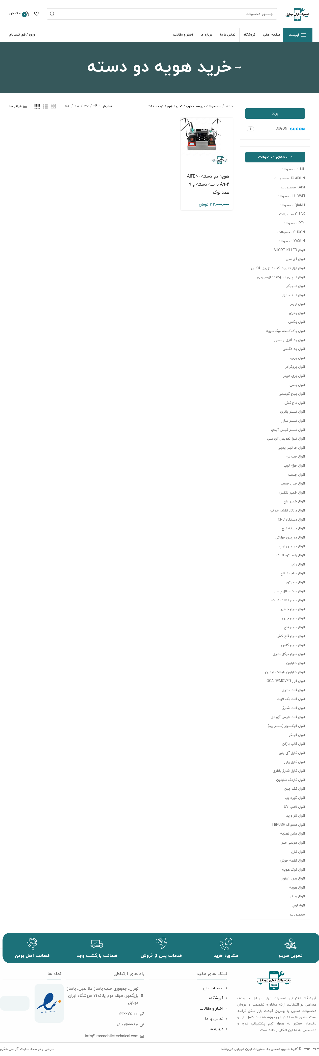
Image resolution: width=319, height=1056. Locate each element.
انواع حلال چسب (292, 483)
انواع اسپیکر (295, 286)
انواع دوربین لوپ (292, 546)
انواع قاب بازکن (293, 743)
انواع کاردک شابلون (290, 780)
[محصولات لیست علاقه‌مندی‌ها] (37, 14)
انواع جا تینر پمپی (291, 447)
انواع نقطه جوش (292, 860)
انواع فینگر (297, 735)
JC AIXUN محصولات (289, 178)
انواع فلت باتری (293, 690)
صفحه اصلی (213, 988)
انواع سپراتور (295, 582)
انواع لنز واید (295, 815)
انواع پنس (297, 385)
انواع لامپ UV (294, 807)
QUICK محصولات (292, 214)
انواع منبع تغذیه (292, 833)
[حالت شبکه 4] (37, 106)
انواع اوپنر (297, 304)
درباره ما (216, 1029)
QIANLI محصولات (292, 205)
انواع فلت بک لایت (291, 699)
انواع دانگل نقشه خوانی (287, 510)
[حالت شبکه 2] (53, 106)
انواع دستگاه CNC (291, 519)
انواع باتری (297, 313)
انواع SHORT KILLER (289, 250)
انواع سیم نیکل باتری (289, 654)
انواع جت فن (295, 456)
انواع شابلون (295, 663)
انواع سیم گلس (293, 645)
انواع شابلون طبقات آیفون (285, 672)
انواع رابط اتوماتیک (290, 555)
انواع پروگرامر (295, 366)
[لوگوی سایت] (297, 13)
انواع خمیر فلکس (292, 492)
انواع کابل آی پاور (292, 753)
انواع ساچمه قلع (292, 573)
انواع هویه (297, 887)
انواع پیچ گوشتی (292, 393)
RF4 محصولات (294, 223)
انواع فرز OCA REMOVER (286, 681)
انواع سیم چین (293, 618)
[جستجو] (52, 14)
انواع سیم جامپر (292, 609)
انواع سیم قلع (294, 627)
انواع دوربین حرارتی (290, 537)
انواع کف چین (294, 788)
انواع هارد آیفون (292, 878)
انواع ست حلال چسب (289, 591)
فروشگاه (216, 998)
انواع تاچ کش (294, 403)
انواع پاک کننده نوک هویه (285, 331)
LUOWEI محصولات (291, 196)
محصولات (297, 914)
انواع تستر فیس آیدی (288, 429)
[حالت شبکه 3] (45, 106)
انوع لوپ (298, 905)
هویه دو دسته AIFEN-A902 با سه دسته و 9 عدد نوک (208, 184)
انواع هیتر (297, 896)
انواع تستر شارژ (293, 420)
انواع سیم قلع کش (290, 636)
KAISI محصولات (293, 187)
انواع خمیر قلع (294, 501)
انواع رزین (297, 564)
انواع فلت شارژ (293, 708)
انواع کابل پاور (294, 762)
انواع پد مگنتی (294, 349)
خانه (229, 106)
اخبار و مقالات (211, 1008)
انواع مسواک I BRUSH (288, 824)
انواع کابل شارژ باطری (289, 770)
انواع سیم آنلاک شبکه (288, 600)
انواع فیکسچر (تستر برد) (286, 726)
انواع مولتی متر (293, 842)
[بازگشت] (238, 68)
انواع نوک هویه (293, 869)
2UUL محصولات (293, 169)
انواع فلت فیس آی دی (288, 717)
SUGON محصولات (291, 232)
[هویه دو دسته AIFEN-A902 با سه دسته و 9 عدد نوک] (207, 144)
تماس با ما (214, 1019)
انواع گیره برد (295, 797)
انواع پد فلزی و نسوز (289, 340)
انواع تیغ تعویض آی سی (286, 438)
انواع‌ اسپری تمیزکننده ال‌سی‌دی (281, 277)
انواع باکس (296, 322)
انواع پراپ (297, 358)
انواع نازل (298, 851)
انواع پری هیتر (294, 376)
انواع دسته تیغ (293, 528)
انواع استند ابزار (293, 295)
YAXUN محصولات (291, 241)
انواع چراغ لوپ (294, 465)
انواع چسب (296, 474)
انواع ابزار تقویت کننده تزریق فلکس (278, 268)
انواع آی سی (295, 259)
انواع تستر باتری (292, 411)
